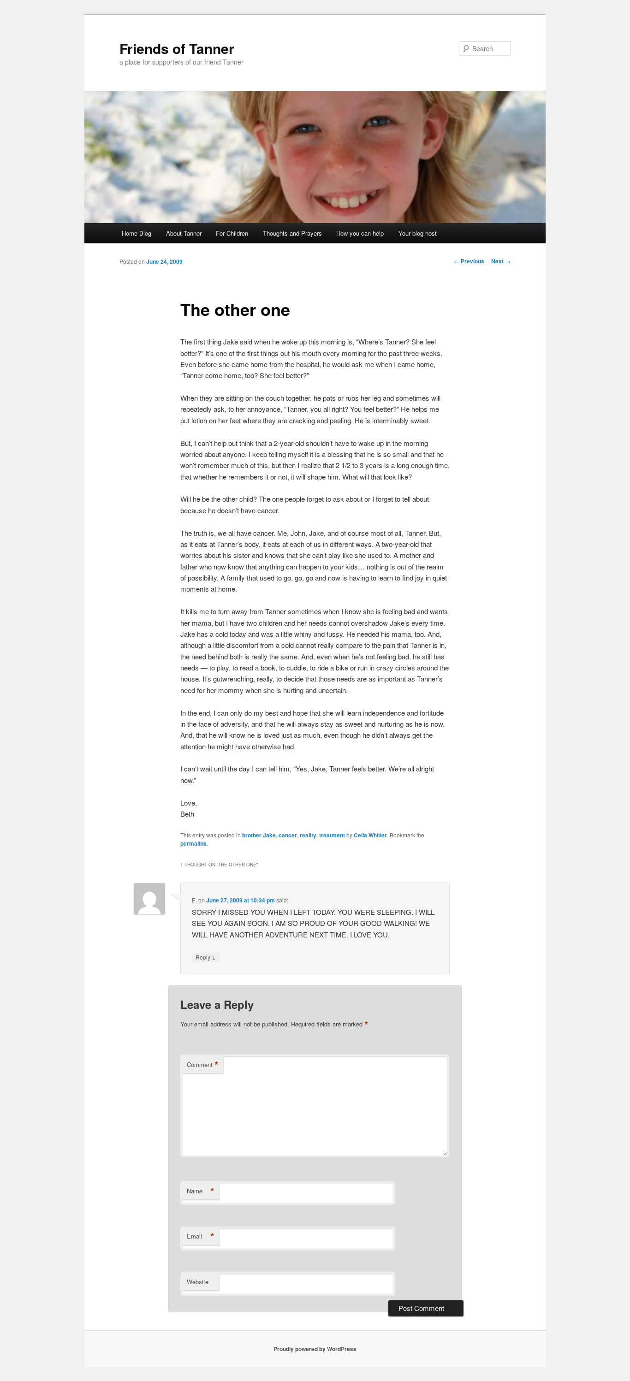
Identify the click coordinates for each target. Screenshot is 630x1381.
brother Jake (259, 835)
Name (200, 1191)
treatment (332, 835)
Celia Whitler (370, 835)
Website (197, 1281)
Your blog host (417, 233)
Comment (203, 1064)
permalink (193, 843)
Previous (469, 261)
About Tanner (184, 233)
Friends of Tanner (176, 48)
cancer (288, 835)
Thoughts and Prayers (292, 233)
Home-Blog (136, 233)
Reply (206, 957)
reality (308, 835)
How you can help (360, 233)
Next (501, 261)
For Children (232, 233)
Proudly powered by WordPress (315, 1349)
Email (200, 1236)
